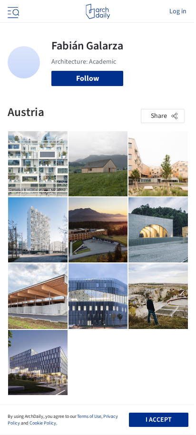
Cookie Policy (42, 423)
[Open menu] (12, 11)
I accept (159, 420)
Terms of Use (89, 416)
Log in (177, 11)
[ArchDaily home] (98, 11)
